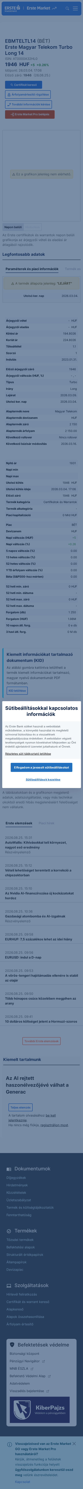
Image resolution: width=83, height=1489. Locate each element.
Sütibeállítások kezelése (43, 779)
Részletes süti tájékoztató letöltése (28, 753)
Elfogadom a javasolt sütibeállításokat (41, 767)
